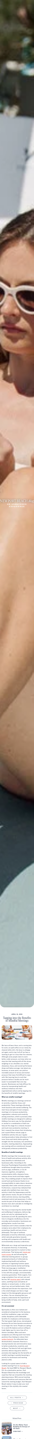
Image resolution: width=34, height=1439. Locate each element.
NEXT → (17, 1408)
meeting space (15, 1279)
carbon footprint (7, 1339)
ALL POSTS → (17, 1397)
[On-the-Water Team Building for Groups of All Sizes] (17, 1428)
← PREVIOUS (17, 1403)
